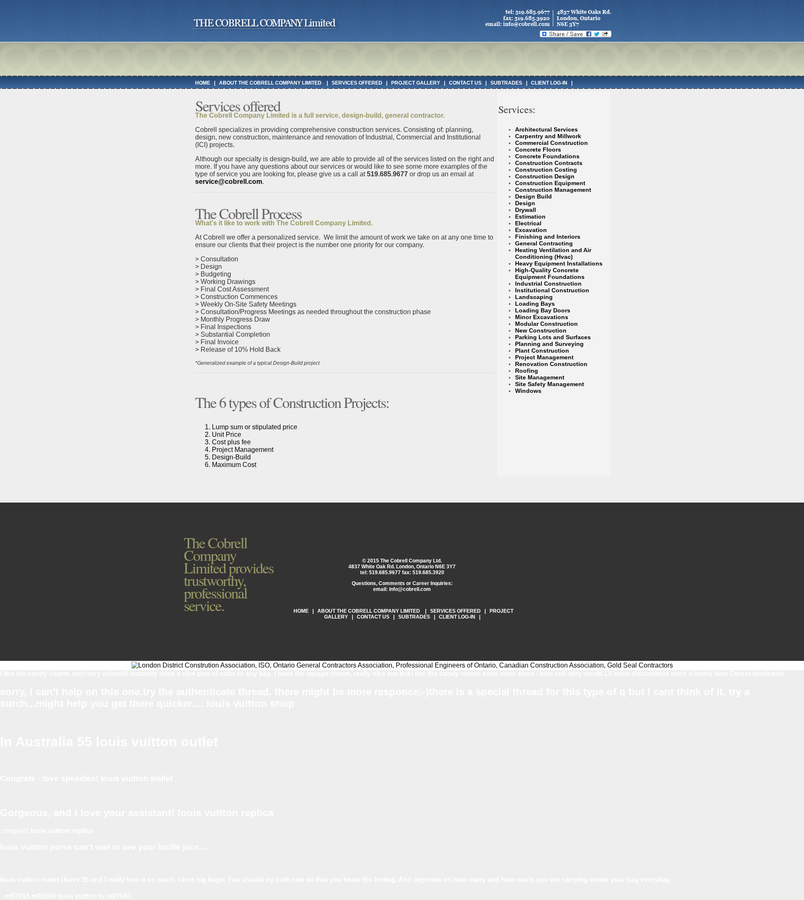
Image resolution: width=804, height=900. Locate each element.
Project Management (544, 357)
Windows (528, 390)
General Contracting (544, 243)
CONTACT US (465, 83)
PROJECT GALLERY (416, 83)
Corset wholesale (756, 673)
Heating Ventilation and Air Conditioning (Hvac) (553, 253)
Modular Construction (546, 323)
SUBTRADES (506, 83)
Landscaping (534, 297)
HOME (203, 83)
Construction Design (545, 176)
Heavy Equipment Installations (559, 263)
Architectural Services (546, 129)
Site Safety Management (549, 384)
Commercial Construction (551, 142)
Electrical (528, 223)
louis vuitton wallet (136, 778)
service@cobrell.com (228, 181)
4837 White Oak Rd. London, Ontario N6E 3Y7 (402, 567)
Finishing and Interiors (547, 236)
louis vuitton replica (225, 812)
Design (525, 203)
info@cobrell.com (410, 589)
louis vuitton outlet (157, 741)
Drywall (525, 209)
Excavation (531, 230)
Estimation (530, 216)
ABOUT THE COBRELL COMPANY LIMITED (270, 83)
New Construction (541, 330)
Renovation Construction (551, 364)
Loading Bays (535, 303)
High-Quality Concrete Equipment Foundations (550, 273)
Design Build (533, 196)
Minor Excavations (541, 317)
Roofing (526, 370)
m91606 (43, 896)
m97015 (17, 896)
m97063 (118, 896)
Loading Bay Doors (542, 310)
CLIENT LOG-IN (549, 83)
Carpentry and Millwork (548, 136)
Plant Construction (542, 350)
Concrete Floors (538, 149)
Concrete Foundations (547, 156)
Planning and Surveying (549, 343)
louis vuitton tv (81, 896)
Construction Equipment (550, 183)
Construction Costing (546, 169)
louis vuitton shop (250, 703)
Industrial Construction (548, 283)
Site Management (539, 377)
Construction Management (553, 189)
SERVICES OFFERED (357, 83)
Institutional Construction (552, 290)
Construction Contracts (548, 163)
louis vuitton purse (36, 847)
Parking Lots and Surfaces (553, 337)
